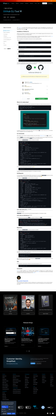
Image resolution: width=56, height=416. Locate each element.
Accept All (9, 413)
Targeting (4, 409)
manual (34, 272)
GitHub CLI (20, 27)
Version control (12, 17)
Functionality (11, 409)
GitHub (38, 271)
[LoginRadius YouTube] (53, 413)
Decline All (4, 413)
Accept (13, 413)
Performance (11, 406)
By (22, 280)
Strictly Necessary (4, 407)
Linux (52, 36)
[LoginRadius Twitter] (50, 413)
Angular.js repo (42, 135)
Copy (49, 42)
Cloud (4, 17)
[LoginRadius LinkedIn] (47, 413)
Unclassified (4, 411)
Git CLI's (18, 270)
